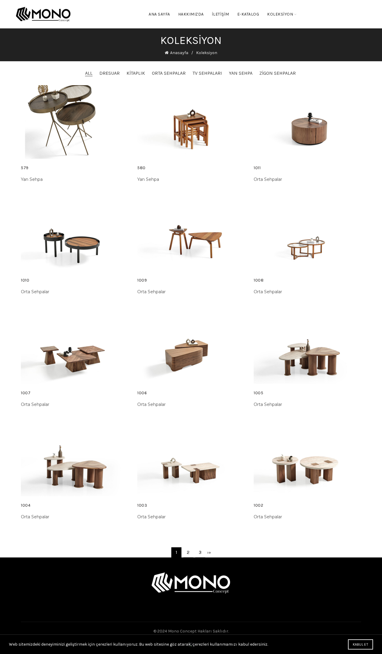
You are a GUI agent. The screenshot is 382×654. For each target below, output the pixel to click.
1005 (258, 392)
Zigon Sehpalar (277, 73)
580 (141, 167)
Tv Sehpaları (207, 73)
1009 (142, 280)
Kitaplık (136, 73)
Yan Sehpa (240, 73)
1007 (25, 392)
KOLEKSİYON (280, 14)
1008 (259, 280)
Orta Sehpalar (169, 73)
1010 (25, 280)
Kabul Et (360, 644)
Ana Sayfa (159, 14)
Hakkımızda (191, 14)
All (89, 73)
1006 (142, 392)
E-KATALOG (248, 14)
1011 (257, 167)
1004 (25, 505)
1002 (258, 505)
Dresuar (109, 73)
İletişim (220, 14)
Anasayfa (179, 52)
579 (25, 167)
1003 (142, 505)
